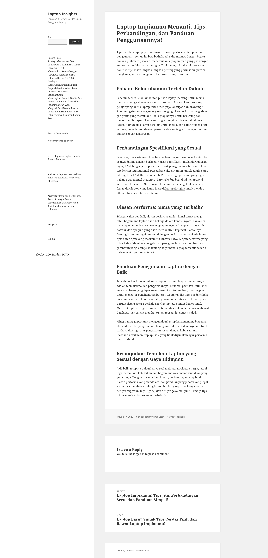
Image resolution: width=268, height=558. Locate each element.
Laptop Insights (62, 13)
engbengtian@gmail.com (151, 416)
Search (51, 37)
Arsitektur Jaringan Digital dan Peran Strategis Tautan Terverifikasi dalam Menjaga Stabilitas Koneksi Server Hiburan (64, 202)
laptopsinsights (175, 188)
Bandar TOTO (60, 254)
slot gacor (53, 224)
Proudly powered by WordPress (134, 550)
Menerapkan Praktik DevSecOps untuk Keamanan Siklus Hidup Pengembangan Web (65, 101)
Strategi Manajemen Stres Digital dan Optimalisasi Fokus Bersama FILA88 (64, 65)
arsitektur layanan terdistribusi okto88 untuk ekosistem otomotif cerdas (64, 178)
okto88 (51, 239)
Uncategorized (177, 416)
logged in (138, 454)
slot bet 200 (43, 254)
